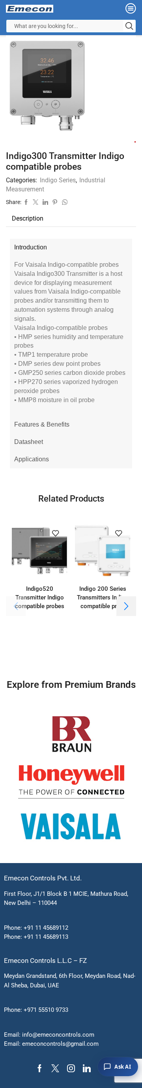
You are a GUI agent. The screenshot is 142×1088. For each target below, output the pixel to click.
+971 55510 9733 (46, 1009)
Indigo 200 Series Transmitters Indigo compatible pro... (103, 597)
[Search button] (129, 26)
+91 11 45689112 (46, 927)
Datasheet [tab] (28, 441)
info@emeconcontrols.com (58, 1034)
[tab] (27, 218)
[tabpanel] (71, 336)
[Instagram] (71, 1068)
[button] (126, 606)
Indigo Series (58, 180)
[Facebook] (39, 1068)
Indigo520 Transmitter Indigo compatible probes (39, 597)
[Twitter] (55, 1068)
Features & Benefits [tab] (41, 424)
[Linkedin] (87, 1068)
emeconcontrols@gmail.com (60, 1043)
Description (27, 218)
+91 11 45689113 (46, 936)
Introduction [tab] (30, 247)
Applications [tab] (31, 459)
